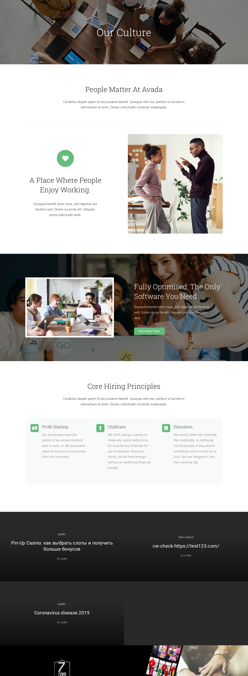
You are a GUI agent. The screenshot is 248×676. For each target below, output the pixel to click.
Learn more (50, 466)
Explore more (183, 471)
